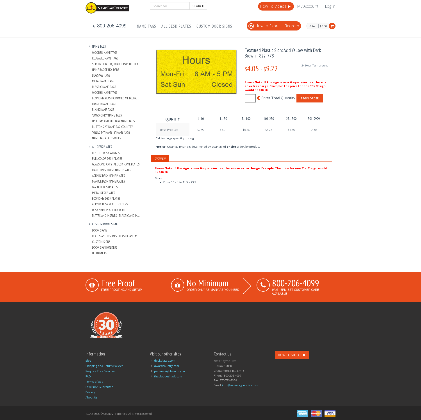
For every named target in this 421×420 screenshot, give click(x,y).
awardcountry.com (166, 366)
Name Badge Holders (105, 70)
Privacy (90, 392)
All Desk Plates (176, 26)
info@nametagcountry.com (240, 385)
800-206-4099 (295, 283)
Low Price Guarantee (99, 387)
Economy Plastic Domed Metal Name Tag (116, 98)
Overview (160, 159)
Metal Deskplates (103, 193)
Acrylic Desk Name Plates (108, 176)
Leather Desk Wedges (106, 153)
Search (198, 6)
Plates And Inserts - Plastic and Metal (116, 216)
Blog (88, 361)
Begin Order (310, 98)
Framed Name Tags (104, 104)
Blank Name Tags (103, 110)
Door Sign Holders (105, 247)
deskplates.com (164, 361)
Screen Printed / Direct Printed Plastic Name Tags (116, 64)
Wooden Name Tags (105, 52)
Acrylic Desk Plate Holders (110, 204)
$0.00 (323, 26)
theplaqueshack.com (168, 376)
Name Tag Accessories (106, 138)
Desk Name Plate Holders (108, 210)
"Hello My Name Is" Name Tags (111, 132)
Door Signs (99, 230)
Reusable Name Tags (105, 58)
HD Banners (99, 253)
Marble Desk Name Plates (108, 181)
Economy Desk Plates (106, 198)
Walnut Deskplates (105, 187)
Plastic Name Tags (104, 87)
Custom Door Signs (214, 26)
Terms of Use (94, 382)
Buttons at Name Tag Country (112, 127)
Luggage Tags (101, 75)
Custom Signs (101, 242)
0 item (313, 26)
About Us (92, 397)
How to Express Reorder (277, 25)
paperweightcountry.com (170, 371)
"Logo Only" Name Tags (107, 115)
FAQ (88, 376)
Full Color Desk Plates (107, 158)
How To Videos (273, 6)
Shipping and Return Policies (104, 366)
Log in (330, 6)
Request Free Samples (101, 371)
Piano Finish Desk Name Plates (111, 170)
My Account (307, 6)
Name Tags (146, 26)
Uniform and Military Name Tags (113, 121)
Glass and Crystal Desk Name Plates (116, 164)
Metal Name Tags (103, 81)
